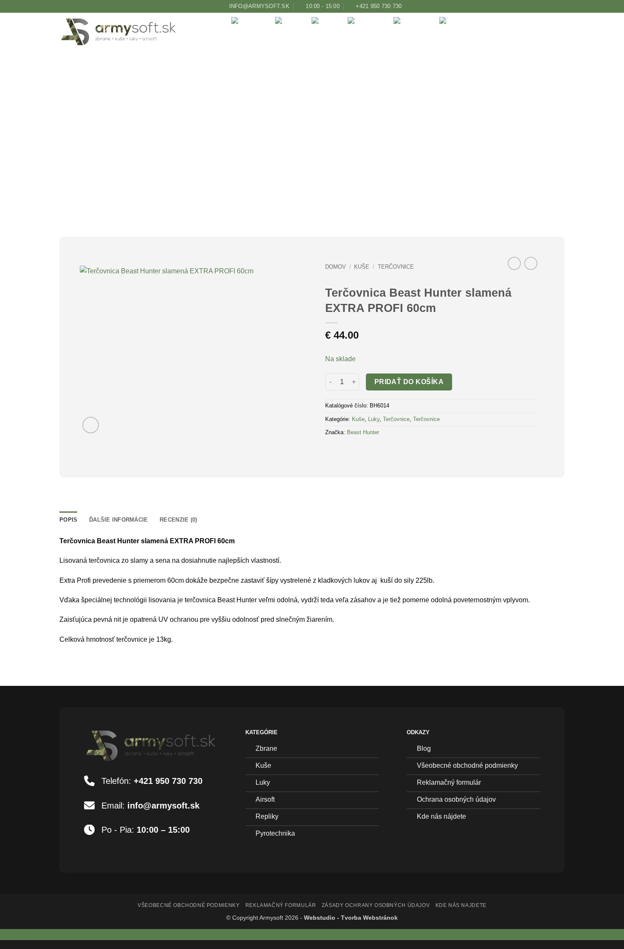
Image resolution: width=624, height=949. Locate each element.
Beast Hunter (363, 432)
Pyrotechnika (476, 74)
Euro (17, 934)
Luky (334, 74)
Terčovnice (396, 267)
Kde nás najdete (461, 905)
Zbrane (258, 74)
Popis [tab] (68, 520)
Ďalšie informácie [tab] (118, 520)
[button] (518, 75)
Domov (335, 267)
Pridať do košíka (409, 381)
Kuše (298, 74)
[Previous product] (530, 263)
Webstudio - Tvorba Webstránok (351, 917)
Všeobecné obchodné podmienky (188, 905)
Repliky (420, 74)
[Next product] (514, 263)
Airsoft (375, 74)
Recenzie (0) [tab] (178, 520)
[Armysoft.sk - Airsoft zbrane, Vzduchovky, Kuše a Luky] (128, 32)
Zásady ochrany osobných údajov (376, 905)
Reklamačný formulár (280, 905)
